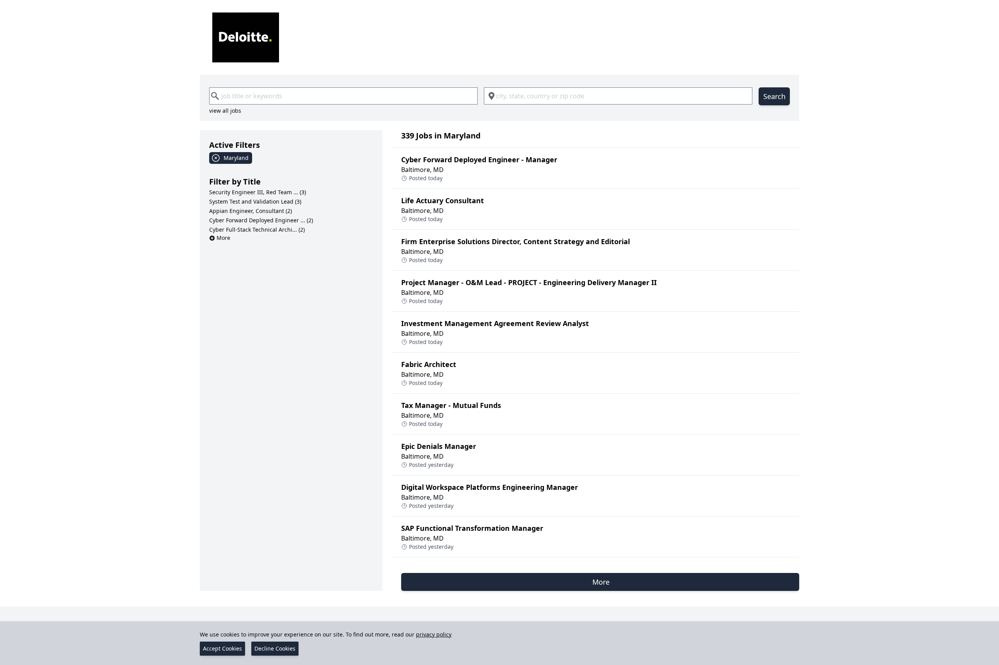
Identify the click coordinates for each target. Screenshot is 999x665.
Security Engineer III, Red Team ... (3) (257, 192)
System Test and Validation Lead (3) (255, 201)
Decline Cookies (274, 648)
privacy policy (434, 634)
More (223, 237)
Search (774, 96)
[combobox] (343, 96)
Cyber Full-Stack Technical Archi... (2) (257, 229)
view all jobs (225, 110)
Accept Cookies (222, 648)
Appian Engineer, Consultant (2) (250, 211)
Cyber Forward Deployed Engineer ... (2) (261, 220)
